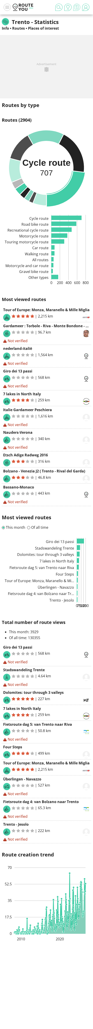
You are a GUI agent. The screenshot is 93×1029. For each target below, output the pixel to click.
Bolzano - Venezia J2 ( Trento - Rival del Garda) (44, 471)
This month (15, 527)
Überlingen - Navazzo (22, 779)
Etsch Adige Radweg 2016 (25, 455)
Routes (18, 28)
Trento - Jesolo (16, 824)
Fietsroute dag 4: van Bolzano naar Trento (41, 801)
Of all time (39, 527)
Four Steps (12, 746)
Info (5, 28)
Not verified (18, 340)
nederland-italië (17, 348)
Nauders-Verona (18, 432)
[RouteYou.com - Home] (23, 7)
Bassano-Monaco (18, 487)
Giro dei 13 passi (17, 371)
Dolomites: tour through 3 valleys (33, 692)
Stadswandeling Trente (24, 669)
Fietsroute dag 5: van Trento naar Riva (37, 724)
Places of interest (43, 28)
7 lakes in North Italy (22, 393)
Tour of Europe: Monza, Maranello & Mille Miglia (46, 309)
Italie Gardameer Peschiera (27, 409)
